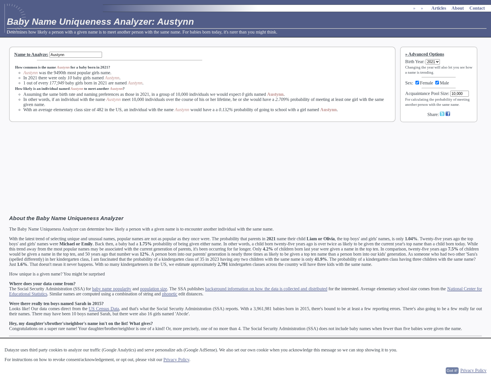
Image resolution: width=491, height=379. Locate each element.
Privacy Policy (176, 359)
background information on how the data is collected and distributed (266, 288)
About (458, 8)
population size (153, 288)
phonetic (169, 293)
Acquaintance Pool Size (426, 93)
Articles (438, 8)
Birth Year (414, 61)
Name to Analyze (30, 54)
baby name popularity (111, 288)
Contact (477, 8)
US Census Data (104, 308)
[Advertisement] (442, 164)
